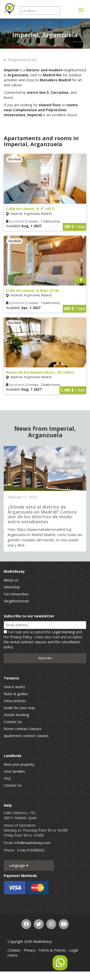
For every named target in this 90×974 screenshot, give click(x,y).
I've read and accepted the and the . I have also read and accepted (43, 639)
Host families (14, 771)
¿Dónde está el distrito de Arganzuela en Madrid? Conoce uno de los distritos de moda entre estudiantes (42, 514)
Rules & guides (16, 693)
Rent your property (19, 764)
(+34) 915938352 (30, 850)
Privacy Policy (21, 637)
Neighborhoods (16, 601)
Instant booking (16, 714)
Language (17, 865)
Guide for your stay (19, 707)
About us (11, 580)
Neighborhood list (22, 59)
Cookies (14, 950)
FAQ (7, 778)
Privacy (29, 950)
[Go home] (10, 8)
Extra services (15, 700)
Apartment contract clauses (26, 735)
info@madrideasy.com (32, 842)
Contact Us (13, 721)
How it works (14, 686)
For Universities (16, 594)
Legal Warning (63, 632)
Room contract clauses (22, 728)
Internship (12, 587)
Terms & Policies (52, 950)
